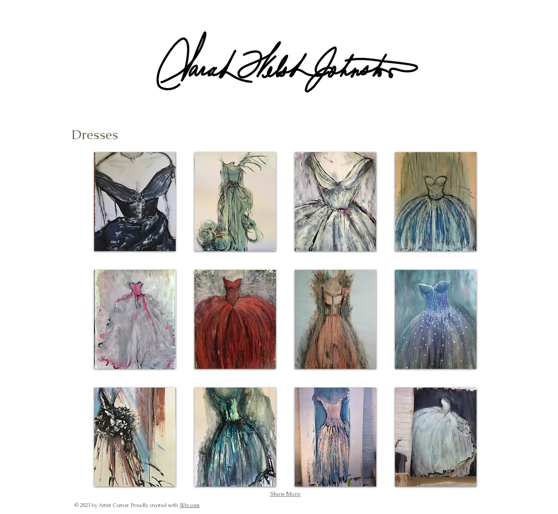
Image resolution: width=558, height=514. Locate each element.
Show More (285, 493)
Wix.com (190, 505)
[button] (135, 201)
